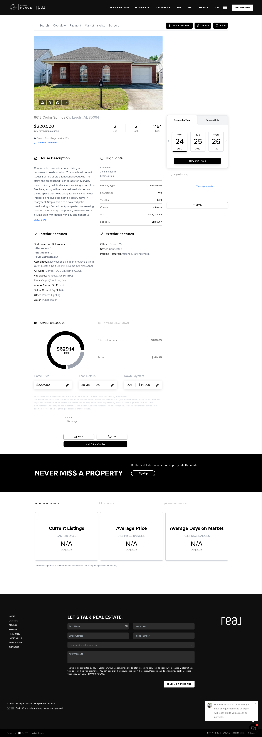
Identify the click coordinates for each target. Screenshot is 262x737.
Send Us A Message (179, 684)
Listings (13, 620)
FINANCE (203, 7)
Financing (14, 634)
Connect (14, 647)
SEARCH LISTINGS (119, 7)
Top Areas (162, 7)
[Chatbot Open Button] (253, 728)
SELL (190, 7)
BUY (179, 7)
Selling (13, 629)
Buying (13, 625)
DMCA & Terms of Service (234, 733)
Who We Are (15, 642)
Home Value (142, 7)
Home (12, 616)
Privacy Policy (95, 674)
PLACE (51, 703)
